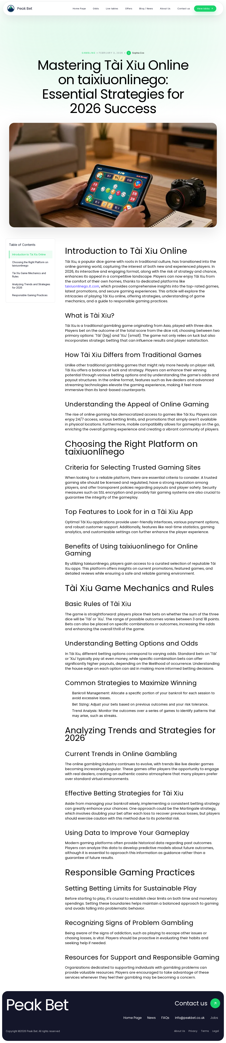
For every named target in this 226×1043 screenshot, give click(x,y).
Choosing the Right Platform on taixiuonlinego (30, 264)
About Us (179, 1031)
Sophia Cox (138, 53)
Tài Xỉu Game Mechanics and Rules (29, 275)
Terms (205, 1031)
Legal (215, 1031)
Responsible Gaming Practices (29, 295)
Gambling (88, 53)
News (151, 1017)
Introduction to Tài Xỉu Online (29, 254)
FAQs (165, 1017)
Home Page (132, 1017)
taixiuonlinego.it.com (82, 286)
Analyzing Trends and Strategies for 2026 (31, 286)
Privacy (193, 1031)
